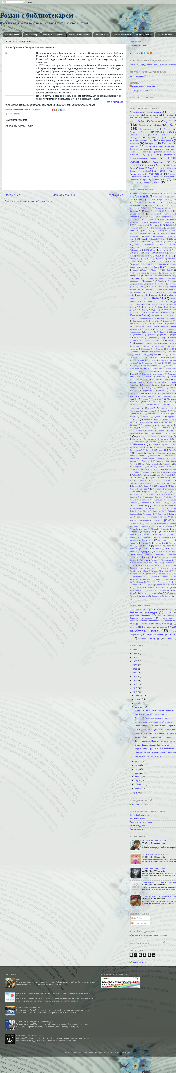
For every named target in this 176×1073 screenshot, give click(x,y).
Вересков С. (164, 250)
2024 (135, 657)
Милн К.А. (146, 402)
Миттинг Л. (154, 404)
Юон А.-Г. (168, 596)
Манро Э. (136, 391)
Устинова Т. (134, 532)
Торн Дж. (146, 520)
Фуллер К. (145, 552)
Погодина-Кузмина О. (138, 456)
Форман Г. (169, 548)
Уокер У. (155, 529)
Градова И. (18, 114)
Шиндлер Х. (134, 585)
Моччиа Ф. (165, 414)
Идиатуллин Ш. (135, 324)
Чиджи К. (168, 571)
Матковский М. (154, 396)
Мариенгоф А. (148, 391)
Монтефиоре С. (150, 411)
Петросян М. (161, 450)
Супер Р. (165, 508)
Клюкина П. (148, 346)
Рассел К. (167, 464)
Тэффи (135, 526)
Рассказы (167, 165)
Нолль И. (145, 428)
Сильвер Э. (137, 494)
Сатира (132, 168)
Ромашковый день (138, 829)
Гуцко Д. (143, 286)
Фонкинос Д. (156, 549)
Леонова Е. (164, 371)
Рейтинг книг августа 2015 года (148, 756)
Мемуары (150, 143)
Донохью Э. (149, 307)
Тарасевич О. (135, 514)
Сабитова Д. (139, 478)
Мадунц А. (152, 382)
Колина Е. (134, 349)
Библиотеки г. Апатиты (143, 86)
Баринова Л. (135, 211)
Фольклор (158, 177)
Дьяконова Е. (164, 310)
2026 (135, 650)
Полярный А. (135, 458)
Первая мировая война (139, 149)
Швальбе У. (147, 579)
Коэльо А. (146, 357)
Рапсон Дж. (155, 464)
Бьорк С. (154, 239)
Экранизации (159, 179)
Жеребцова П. (157, 315)
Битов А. (144, 222)
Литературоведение (139, 140)
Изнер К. (148, 324)
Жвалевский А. (138, 315)
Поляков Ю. (154, 456)
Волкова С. (134, 259)
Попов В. (161, 458)
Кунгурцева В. (147, 363)
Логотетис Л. (162, 377)
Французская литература (149, 638)
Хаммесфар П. (136, 554)
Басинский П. (139, 214)
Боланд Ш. (134, 228)
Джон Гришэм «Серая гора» (29, 1007)
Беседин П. (139, 219)
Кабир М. (149, 329)
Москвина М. (138, 414)
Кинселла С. (141, 343)
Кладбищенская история (153, 868)
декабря (139, 695)
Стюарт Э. (154, 508)
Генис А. (135, 270)
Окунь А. (172, 430)
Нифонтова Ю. (167, 425)
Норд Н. (155, 428)
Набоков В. (148, 419)
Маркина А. (161, 391)
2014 (135, 793)
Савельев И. (164, 478)
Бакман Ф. (159, 208)
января (138, 788)
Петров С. (149, 450)
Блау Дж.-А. (167, 222)
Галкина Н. (137, 264)
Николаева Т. (169, 422)
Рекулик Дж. (151, 467)
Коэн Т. (155, 357)
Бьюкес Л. (164, 239)
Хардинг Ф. (148, 557)
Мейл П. (133, 399)
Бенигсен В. (135, 217)
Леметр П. (153, 371)
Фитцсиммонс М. (164, 540)
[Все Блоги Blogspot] (164, 942)
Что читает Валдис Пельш (154, 841)
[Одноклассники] (148, 53)
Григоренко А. (135, 281)
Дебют (141, 121)
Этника (146, 182)
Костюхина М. (140, 355)
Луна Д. (146, 379)
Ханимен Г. (160, 554)
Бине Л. (163, 219)
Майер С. (164, 382)
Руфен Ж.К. (169, 475)
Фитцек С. (147, 540)
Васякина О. (151, 247)
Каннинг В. (164, 332)
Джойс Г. (158, 298)
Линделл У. (159, 374)
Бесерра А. (152, 219)
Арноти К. (168, 203)
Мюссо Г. (134, 419)
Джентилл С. (134, 298)
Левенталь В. (135, 368)
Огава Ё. (161, 430)
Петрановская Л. (136, 450)
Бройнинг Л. (134, 233)
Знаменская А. (139, 321)
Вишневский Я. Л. (144, 256)
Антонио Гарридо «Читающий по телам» (152, 737)
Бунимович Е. (135, 236)
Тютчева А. (160, 526)
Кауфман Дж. (153, 338)
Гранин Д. (138, 278)
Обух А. (151, 430)
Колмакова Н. (146, 349)
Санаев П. (168, 480)
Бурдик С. (147, 236)
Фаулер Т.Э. (160, 534)
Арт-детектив (152, 115)
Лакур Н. (146, 366)
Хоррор (133, 180)
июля (137, 765)
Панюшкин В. (152, 442)
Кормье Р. (147, 352)
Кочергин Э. (134, 357)
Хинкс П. (159, 563)
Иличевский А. (160, 324)
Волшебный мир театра (140, 815)
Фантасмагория (137, 174)
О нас (18, 979)
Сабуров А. (151, 478)
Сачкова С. (136, 486)
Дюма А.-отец (135, 312)
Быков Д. (143, 239)
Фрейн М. (133, 551)
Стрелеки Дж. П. (140, 508)
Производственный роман (143, 158)
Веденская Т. (164, 247)
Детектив (155, 121)
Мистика (166, 143)
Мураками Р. (145, 417)
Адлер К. (167, 193)
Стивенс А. (156, 506)
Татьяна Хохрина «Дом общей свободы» (34, 1021)
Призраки (151, 155)
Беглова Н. (169, 214)
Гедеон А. (145, 267)
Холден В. (151, 565)
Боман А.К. (145, 228)
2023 (135, 661)
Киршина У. (154, 343)
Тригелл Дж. (149, 523)
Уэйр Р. (155, 532)
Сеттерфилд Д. (162, 492)
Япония (168, 638)
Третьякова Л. (135, 523)
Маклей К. (170, 385)
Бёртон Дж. (157, 242)
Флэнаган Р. (159, 546)
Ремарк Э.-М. (164, 467)
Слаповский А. (135, 497)
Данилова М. (137, 289)
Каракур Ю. (150, 335)
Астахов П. (152, 205)
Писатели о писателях (163, 149)
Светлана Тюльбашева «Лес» (29, 1035)
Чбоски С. (146, 571)
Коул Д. (165, 355)
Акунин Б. (141, 196)
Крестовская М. (138, 360)
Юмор (157, 182)
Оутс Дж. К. (166, 436)
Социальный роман (154, 170)
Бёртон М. (169, 242)
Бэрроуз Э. (134, 242)
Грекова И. (172, 278)
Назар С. (158, 419)
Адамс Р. (157, 193)
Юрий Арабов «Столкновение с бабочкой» (153, 722)
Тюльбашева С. (147, 526)
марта (138, 780)
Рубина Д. (147, 475)
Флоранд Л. (134, 546)
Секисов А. (144, 489)
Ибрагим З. (154, 321)
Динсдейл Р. (163, 304)
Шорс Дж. (164, 588)
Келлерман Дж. (135, 340)
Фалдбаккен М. (146, 534)
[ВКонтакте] (142, 53)
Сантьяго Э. (134, 483)
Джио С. (145, 298)
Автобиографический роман (145, 112)
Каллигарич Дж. (150, 332)
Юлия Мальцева (115, 102)
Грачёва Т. (151, 278)
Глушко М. (154, 273)
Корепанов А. (135, 352)
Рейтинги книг (101, 34)
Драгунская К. (135, 310)
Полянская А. (169, 456)
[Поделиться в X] (58, 110)
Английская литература (143, 612)
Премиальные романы (53, 34)
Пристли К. (160, 461)
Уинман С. (134, 529)
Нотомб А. (166, 428)
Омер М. (157, 433)
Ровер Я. (144, 469)
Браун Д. (147, 231)
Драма (157, 125)
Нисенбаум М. (150, 425)
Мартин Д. (134, 393)
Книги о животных (138, 135)
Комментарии (139, 923)
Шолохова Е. (152, 588)
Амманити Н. (137, 200)
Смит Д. (172, 497)
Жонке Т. (133, 318)
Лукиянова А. (135, 379)
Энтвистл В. (134, 596)
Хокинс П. (138, 565)
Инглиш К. (142, 326)
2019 (135, 676)
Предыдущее (115, 195)
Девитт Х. (139, 292)
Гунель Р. (133, 286)
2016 (135, 688)
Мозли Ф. (163, 408)
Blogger (127, 1052)
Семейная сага (155, 168)
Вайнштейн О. (150, 244)
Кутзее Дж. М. (161, 363)
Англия (169, 612)
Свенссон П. (161, 486)
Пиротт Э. (151, 453)
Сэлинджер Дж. (159, 511)
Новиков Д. (134, 428)
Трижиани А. (162, 523)
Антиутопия (135, 115)
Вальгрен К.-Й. (165, 244)
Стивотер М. (168, 506)
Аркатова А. (154, 203)
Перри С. (170, 447)
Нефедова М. (144, 422)
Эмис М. (143, 593)
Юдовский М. (157, 596)
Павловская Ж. (166, 439)
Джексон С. (156, 295)
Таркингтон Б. (163, 514)
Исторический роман (139, 132)
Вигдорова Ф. (149, 253)
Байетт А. (133, 208)
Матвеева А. (136, 396)
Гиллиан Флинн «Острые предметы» (159, 882)
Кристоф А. (151, 360)
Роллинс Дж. (147, 472)
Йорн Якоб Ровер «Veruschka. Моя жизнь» (153, 718)
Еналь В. (167, 312)
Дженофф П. (170, 295)
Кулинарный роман (158, 137)
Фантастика (155, 173)
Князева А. (160, 346)
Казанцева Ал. (135, 332)
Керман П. (149, 340)
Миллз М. (135, 402)
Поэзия (145, 152)
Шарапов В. (153, 576)
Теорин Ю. (140, 517)
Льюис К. (167, 379)
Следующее (12, 195)
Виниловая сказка (138, 819)
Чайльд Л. (136, 571)
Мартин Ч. (145, 393)
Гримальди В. (149, 281)
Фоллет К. (133, 549)
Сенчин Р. (138, 491)
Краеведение (135, 138)
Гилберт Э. (168, 270)
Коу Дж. (153, 355)
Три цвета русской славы (141, 822)
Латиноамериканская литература (144, 621)
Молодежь (134, 146)
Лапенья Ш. (157, 366)
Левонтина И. (159, 368)
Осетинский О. (141, 436)
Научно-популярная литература (159, 146)
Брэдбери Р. (161, 233)
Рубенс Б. (136, 475)
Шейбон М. (169, 579)
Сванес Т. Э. (148, 486)
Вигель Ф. (163, 253)
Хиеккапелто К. (138, 563)
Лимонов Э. (147, 374)
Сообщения (138, 918)
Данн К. (171, 289)
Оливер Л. (147, 433)
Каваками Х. (171, 329)
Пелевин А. (140, 444)
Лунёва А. (156, 379)
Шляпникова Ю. (161, 585)
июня (137, 769)
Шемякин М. (141, 582)
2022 (135, 665)
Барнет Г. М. (150, 211)
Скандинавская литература (154, 627)
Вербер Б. (149, 250)
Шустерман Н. (151, 590)
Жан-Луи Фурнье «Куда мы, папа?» (150, 714)
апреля (138, 777)
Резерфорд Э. (137, 467)
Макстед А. (149, 388)
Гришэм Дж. (137, 284)
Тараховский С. (149, 514)
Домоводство (144, 125)
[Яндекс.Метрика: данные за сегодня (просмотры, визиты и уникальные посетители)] (138, 962)
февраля (139, 784)
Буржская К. (159, 236)
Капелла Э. (138, 335)
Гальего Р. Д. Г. (150, 264)
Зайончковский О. (146, 318)
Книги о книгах (160, 135)
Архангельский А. (137, 205)
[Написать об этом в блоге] (55, 110)
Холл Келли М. (164, 565)
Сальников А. (141, 480)
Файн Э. (133, 534)
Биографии (168, 115)
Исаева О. (153, 326)
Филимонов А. (169, 537)
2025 (135, 653)
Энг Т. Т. (162, 593)
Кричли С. (163, 360)
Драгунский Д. (149, 310)
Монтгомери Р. (135, 411)
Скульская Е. (167, 494)
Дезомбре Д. (151, 292)
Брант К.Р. (134, 231)
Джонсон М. (147, 301)
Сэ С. (134, 511)
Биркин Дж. (134, 222)
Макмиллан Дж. (136, 388)
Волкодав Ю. (147, 259)
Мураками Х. (159, 417)
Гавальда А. (159, 261)
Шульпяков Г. (137, 590)
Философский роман (139, 177)
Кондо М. (170, 349)
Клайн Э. (166, 343)
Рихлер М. (134, 469)
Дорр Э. (161, 307)
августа (138, 761)
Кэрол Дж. (136, 366)
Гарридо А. (134, 267)
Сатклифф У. (147, 483)
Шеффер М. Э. (167, 582)
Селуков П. (157, 489)
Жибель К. (171, 315)
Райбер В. (133, 464)
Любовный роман (163, 140)
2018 (135, 680)
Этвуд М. (145, 596)
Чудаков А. (151, 574)
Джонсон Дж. (135, 301)
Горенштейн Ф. (163, 276)
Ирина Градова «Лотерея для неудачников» (154, 710)
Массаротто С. (168, 393)
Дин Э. (152, 304)
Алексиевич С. (160, 197)
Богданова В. (156, 225)
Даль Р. (164, 286)
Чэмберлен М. (139, 576)
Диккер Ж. (141, 304)
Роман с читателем (122, 34)
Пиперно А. (139, 453)
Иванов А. (167, 321)
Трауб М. (168, 520)
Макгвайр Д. (134, 385)
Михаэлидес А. (135, 408)
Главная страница (63, 195)
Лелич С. (142, 371)
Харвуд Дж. (134, 557)
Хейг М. (144, 560)
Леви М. (146, 368)
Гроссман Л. (151, 284)
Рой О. (136, 472)
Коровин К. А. (159, 352)
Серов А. (149, 492)
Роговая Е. (155, 469)
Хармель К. (163, 557)
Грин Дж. (161, 281)
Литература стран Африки (141, 623)
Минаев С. (169, 402)
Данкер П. (161, 289)
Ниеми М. (157, 422)
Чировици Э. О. (138, 574)
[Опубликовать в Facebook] (61, 110)
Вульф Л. (133, 261)
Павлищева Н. (137, 439)
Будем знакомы (12, 34)
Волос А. (160, 258)
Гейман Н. (157, 267)
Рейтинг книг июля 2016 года (155, 855)
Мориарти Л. (165, 411)
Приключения (169, 155)
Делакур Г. (163, 292)
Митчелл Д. (168, 404)
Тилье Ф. (166, 517)
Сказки (132, 171)
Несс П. (133, 422)
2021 (135, 669)
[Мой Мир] (151, 53)
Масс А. (156, 393)
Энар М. (153, 593)
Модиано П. (150, 408)
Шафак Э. (136, 579)
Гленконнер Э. (140, 273)
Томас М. (136, 520)
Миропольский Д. (140, 404)
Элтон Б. (133, 593)
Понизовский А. (149, 458)
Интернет (167, 129)
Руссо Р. (158, 475)
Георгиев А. (156, 270)
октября (139, 703)
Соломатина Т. (161, 500)
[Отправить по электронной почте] (53, 110)
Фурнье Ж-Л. (159, 551)
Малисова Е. (162, 388)
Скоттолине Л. (152, 494)
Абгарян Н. (135, 193)
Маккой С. (159, 385)
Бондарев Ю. (158, 228)
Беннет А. (147, 217)
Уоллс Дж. (165, 529)
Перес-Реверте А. (140, 447)
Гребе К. (161, 278)
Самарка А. (155, 480)
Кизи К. (171, 340)
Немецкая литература (164, 623)
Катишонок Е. (139, 338)
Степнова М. (140, 505)
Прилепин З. (147, 461)
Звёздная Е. (161, 318)
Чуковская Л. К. (164, 574)
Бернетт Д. (167, 217)
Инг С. (132, 327)
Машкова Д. (168, 396)
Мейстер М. (145, 399)
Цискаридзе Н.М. (150, 568)
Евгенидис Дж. (152, 312)
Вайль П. (138, 244)
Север (141, 168)
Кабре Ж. (159, 329)
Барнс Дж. (163, 211)
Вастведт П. (138, 247)
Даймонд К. (153, 286)
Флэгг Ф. (145, 545)
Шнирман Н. (139, 588)
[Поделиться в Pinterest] (63, 110)
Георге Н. (145, 270)
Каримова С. (163, 335)
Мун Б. (134, 417)
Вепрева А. (136, 250)
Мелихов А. (158, 399)
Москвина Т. (153, 414)
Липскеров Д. (135, 377)
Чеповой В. (157, 571)
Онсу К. (167, 433)
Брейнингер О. (161, 231)
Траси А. (156, 520)
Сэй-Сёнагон (144, 511)
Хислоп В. (170, 563)
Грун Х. (162, 284)
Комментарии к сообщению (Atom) (36, 201)
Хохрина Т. (136, 568)
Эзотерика (143, 180)
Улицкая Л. (145, 529)
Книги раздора (31, 34)
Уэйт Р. (165, 532)
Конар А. (159, 349)
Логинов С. (149, 377)
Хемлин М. (155, 560)
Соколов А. (134, 500)
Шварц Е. (158, 579)
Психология (158, 162)
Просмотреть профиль (140, 90)
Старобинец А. (160, 503)
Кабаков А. (136, 329)
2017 (135, 684)
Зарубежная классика (140, 615)
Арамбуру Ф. (138, 203)
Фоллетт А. (144, 549)
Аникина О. (150, 200)
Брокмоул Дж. (147, 233)
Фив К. (157, 537)
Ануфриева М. (164, 200)
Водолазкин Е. (163, 255)
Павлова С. (151, 439)
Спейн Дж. (134, 502)
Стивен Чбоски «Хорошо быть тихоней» (152, 745)
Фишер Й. (134, 543)
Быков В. (133, 239)
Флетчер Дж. (159, 543)
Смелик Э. (161, 497)
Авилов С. (147, 193)
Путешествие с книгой (79, 34)
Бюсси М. (146, 242)
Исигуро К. (164, 327)
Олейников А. (135, 433)
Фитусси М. (134, 540)
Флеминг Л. (146, 543)
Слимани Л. (149, 497)
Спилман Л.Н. (146, 502)
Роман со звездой (143, 34)
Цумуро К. (164, 568)
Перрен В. (157, 447)
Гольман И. (167, 273)
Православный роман (162, 152)
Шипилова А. (147, 585)
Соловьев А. (146, 500)
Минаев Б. (158, 402)
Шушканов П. (165, 590)
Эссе (136, 182)
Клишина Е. (136, 346)
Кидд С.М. (160, 341)
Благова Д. (155, 222)
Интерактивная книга (148, 129)
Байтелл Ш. (146, 208)
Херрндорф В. (168, 560)
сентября (139, 707)
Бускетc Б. (171, 236)
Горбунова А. (149, 276)
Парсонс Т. (164, 442)
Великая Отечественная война (144, 118)
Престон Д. (134, 461)
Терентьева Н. (154, 517)
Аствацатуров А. (167, 205)
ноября (138, 699)
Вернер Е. (136, 253)
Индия (160, 615)
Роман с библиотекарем (36, 15)
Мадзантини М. (138, 382)
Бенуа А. (156, 217)
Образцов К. (140, 430)
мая (137, 773)
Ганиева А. (163, 264)
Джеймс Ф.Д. (142, 295)
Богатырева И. (141, 225)
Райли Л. (144, 464)
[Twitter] (145, 53)
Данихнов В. (149, 289)
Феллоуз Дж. (134, 537)
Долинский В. (135, 307)
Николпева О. (135, 425)
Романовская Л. (161, 472)
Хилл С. (150, 563)
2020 (135, 673)
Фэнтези (170, 177)
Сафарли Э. (160, 483)
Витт (131, 256)
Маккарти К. (147, 385)
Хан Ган (149, 554)
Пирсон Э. (162, 453)
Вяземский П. (145, 261)
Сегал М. (133, 489)
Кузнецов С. (134, 363)
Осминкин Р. (154, 436)
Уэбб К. (146, 532)
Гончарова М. (135, 276)
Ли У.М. (135, 374)
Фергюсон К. (147, 537)
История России (164, 132)
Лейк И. (132, 371)
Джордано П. (160, 301)
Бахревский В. (155, 214)
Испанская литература (141, 618)
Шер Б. (153, 582)
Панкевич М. (139, 442)
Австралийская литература (141, 610)
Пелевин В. (156, 444)
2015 (135, 692)
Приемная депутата (139, 826)
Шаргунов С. (166, 576)
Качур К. (164, 338)
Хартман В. (134, 560)
